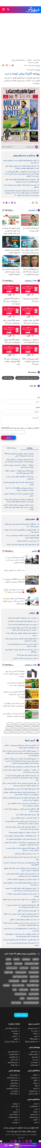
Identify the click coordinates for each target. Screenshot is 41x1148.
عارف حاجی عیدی (18, 985)
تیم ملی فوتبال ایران (11, 1028)
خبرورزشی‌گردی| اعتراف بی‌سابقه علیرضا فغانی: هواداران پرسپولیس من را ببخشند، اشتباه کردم (21, 793)
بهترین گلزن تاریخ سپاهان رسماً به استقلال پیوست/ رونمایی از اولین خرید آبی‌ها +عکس (22, 822)
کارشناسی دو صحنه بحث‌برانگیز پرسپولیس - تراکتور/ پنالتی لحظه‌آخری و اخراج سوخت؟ (21, 746)
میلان (22, 998)
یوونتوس (15, 1122)
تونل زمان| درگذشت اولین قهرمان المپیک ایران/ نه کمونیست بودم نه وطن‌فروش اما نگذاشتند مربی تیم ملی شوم (21, 778)
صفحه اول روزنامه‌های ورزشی (27, 378)
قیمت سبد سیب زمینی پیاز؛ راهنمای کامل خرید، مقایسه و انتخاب (21, 645)
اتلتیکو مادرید (33, 994)
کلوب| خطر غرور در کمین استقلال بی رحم (23, 818)
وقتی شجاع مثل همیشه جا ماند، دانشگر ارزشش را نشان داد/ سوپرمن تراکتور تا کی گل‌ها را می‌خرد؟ (20, 784)
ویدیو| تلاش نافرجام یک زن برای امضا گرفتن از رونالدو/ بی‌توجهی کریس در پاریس (21, 799)
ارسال (8, 437)
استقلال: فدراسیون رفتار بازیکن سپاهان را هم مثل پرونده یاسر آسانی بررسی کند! (22, 828)
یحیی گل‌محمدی (20, 994)
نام (39, 397)
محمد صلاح (34, 990)
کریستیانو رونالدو (12, 1078)
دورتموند (6, 985)
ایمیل (38, 407)
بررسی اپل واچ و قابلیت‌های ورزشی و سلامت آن (22, 621)
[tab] (29, 448)
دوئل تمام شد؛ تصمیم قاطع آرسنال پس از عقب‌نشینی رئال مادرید (21, 930)
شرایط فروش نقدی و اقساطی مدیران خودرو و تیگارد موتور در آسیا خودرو (20, 640)
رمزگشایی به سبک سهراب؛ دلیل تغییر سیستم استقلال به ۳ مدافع (21, 900)
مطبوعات (28, 60)
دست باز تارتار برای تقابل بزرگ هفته (25, 854)
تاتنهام (36, 1120)
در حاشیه (15, 1036)
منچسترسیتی (33, 972)
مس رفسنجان (33, 1091)
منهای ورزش (30, 519)
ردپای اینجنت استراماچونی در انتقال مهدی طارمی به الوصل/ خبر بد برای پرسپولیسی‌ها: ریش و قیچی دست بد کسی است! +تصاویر (21, 174)
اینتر (14, 990)
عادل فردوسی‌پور (13, 1052)
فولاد (36, 1086)
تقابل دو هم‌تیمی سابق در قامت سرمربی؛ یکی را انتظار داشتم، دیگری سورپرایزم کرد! (21, 915)
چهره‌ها (16, 1034)
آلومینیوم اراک (14, 981)
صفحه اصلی (36, 60)
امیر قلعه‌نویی (13, 1057)
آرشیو (36, 1036)
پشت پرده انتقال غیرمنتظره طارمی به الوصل (23, 920)
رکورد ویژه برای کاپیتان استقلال (27, 911)
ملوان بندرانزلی (33, 1094)
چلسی (36, 1122)
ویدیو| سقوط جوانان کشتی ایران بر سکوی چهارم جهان (20, 789)
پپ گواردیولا (14, 1086)
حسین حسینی (12, 968)
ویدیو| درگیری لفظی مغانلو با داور (26, 815)
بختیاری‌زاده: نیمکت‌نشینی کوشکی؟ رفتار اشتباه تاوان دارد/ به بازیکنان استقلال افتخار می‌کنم (19, 500)
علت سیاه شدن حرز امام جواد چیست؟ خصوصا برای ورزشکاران (20, 651)
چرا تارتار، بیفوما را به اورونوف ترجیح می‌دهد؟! (22, 832)
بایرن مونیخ (34, 976)
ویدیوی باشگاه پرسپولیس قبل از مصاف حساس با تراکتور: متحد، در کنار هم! (22, 849)
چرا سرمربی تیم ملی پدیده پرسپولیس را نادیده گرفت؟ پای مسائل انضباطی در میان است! (21, 924)
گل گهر (35, 1088)
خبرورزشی (33, 9)
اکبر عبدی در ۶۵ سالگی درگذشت (26, 541)
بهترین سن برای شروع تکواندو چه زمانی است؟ (22, 625)
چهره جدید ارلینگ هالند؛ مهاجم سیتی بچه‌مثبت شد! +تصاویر (21, 186)
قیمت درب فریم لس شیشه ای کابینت (24, 658)
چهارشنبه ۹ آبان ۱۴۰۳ (33, 70)
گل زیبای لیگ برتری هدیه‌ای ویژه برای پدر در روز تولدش (23, 944)
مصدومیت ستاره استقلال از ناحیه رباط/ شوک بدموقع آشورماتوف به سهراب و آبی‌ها (21, 869)
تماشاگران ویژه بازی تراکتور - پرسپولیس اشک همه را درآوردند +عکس (21, 810)
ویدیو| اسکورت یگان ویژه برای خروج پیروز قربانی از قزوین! (18, 483)
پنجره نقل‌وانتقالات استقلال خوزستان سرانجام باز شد (20, 836)
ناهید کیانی (14, 1060)
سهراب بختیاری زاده (31, 963)
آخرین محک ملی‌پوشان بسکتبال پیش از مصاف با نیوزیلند (23, 895)
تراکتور (8, 959)
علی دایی (35, 1060)
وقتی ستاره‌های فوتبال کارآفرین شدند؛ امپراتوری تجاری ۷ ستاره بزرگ (21, 161)
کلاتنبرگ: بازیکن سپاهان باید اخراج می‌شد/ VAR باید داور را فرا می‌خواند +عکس (19, 455)
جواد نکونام (8, 972)
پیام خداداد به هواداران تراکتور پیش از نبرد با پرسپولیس (20, 478)
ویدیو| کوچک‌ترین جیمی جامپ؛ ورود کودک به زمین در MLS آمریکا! (21, 864)
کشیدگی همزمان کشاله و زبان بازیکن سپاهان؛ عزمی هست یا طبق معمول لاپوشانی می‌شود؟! (22, 167)
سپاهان (16, 959)
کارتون (16, 1039)
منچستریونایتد (13, 1117)
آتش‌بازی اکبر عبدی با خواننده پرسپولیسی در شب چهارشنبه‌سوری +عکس (22, 536)
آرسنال (36, 1104)
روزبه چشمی (34, 981)
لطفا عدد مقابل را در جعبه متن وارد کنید (24, 428)
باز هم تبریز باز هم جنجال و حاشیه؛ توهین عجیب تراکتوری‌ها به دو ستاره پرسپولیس (22, 875)
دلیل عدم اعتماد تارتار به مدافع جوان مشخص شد (21, 839)
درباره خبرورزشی (33, 1028)
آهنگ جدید (10, 724)
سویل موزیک (26, 728)
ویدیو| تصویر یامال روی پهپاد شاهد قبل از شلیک (21, 544)
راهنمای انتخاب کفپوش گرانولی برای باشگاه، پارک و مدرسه (21, 634)
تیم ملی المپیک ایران (20, 976)
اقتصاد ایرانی (8, 732)
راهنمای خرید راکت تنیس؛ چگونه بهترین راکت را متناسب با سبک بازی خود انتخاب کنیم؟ (21, 629)
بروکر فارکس (35, 728)
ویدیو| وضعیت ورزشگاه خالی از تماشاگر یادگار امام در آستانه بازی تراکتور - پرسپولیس (21, 844)
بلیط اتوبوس (17, 732)
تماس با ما (34, 1031)
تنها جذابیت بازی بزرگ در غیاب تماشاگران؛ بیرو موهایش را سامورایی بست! (23, 804)
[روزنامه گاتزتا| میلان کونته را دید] (20, 115)
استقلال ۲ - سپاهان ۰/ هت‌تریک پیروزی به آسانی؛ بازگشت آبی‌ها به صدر (18, 466)
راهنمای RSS (34, 1039)
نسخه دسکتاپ (21, 1015)
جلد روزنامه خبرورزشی (11, 1042)
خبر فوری (27, 724)
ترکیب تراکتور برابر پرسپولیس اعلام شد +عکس (21, 879)
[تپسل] (1, 1141)
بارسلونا (8, 963)
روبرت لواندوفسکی (12, 1088)
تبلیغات (35, 1034)
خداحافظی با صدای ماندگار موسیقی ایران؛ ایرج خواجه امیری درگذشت (22, 525)
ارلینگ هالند (14, 1094)
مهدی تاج (35, 1057)
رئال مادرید (34, 968)
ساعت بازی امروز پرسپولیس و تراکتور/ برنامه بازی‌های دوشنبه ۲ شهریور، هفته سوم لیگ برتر (19, 460)
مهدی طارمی (23, 990)
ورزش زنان (14, 1031)
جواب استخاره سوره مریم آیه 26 (26, 655)
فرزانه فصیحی (13, 1054)
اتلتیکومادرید (34, 1106)
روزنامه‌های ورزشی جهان (18, 60)
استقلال (35, 959)
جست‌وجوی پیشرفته (31, 1042)
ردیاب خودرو (19, 724)
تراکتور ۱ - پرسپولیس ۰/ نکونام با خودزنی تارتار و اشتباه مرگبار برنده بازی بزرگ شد (21, 771)
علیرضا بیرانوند (21, 972)
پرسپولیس (26, 959)
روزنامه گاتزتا (8, 378)
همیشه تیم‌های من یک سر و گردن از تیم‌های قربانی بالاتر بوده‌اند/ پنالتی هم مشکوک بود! (22, 935)
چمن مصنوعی (35, 724)
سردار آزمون (34, 1052)
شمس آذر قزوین (32, 998)
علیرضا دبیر (34, 1062)
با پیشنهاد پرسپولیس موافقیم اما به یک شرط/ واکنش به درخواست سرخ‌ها (19, 489)
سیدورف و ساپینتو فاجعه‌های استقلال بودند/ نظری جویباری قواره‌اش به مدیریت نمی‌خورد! (22, 180)
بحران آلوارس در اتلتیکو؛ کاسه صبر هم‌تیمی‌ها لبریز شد (19, 940)
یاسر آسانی (24, 968)
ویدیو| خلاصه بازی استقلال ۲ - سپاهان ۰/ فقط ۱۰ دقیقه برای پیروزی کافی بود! (19, 472)
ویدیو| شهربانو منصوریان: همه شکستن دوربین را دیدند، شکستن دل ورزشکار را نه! (22, 906)
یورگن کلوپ (14, 1083)
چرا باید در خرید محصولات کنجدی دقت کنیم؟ (22, 618)
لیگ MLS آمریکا (32, 985)
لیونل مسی (14, 1091)
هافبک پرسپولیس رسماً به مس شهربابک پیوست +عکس (19, 495)
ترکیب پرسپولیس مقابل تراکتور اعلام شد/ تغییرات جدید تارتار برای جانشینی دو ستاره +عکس (22, 889)
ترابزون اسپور (16, 1003)
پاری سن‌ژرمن (33, 1117)
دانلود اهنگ (18, 728)
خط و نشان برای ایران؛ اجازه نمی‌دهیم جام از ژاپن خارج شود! (21, 858)
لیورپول (24, 981)
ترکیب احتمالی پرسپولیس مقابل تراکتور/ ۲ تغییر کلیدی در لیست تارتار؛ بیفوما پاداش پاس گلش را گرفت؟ (19, 507)
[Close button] (40, 1141)
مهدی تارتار (18, 963)
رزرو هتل (25, 732)
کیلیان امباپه (14, 1075)
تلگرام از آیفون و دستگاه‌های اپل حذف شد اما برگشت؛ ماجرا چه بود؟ (21, 531)
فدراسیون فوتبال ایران (31, 1003)
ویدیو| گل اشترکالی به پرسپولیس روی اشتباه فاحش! (20, 767)
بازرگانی (32, 613)
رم (17, 1109)
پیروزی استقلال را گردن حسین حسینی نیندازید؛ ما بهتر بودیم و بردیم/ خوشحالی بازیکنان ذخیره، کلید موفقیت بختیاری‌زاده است (21, 753)
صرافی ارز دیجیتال (34, 732)
